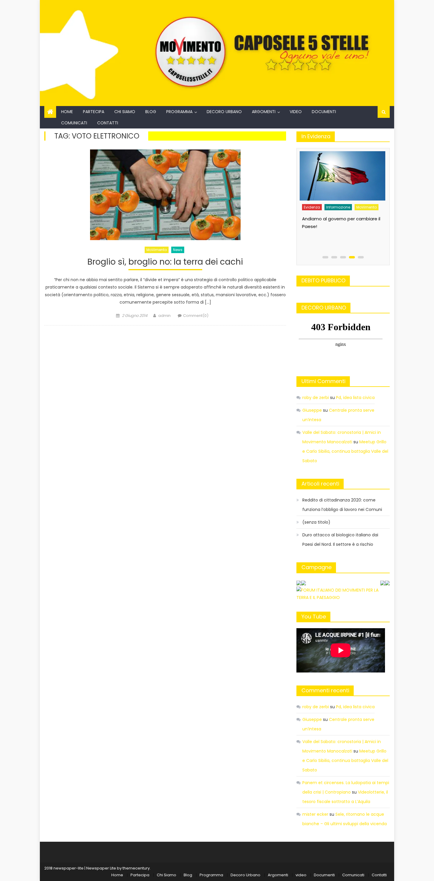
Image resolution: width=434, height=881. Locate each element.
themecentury (136, 868)
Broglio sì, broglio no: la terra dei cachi (165, 262)
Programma (179, 112)
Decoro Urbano (224, 112)
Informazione (344, 203)
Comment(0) (195, 315)
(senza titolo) (316, 522)
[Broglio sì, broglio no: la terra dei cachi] (165, 194)
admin (164, 315)
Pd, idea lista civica (355, 397)
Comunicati (74, 123)
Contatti (107, 123)
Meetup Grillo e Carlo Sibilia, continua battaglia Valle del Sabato (345, 451)
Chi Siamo (124, 112)
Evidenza (318, 203)
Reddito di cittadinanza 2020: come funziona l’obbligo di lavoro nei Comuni (342, 504)
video (296, 112)
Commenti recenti (325, 690)
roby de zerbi (315, 397)
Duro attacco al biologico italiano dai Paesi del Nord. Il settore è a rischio (340, 539)
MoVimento (156, 249)
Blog (150, 112)
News (177, 249)
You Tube (313, 616)
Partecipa (93, 112)
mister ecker (315, 814)
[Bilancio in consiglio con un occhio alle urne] (348, 173)
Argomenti (263, 112)
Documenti (324, 112)
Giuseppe (312, 410)
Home (67, 112)
